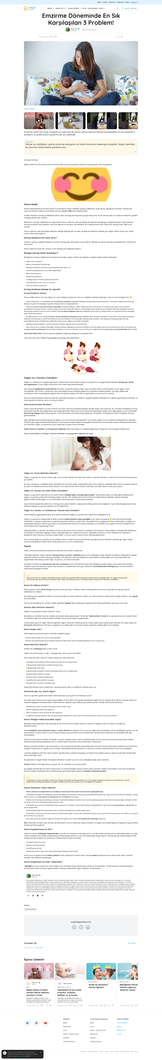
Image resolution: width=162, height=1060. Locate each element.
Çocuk (65, 1030)
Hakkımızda (120, 2)
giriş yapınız (40, 947)
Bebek (65, 1023)
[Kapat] (41, 1052)
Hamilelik (66, 1038)
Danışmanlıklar (93, 8)
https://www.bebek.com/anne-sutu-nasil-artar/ (60, 338)
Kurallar (133, 943)
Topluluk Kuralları (103, 1051)
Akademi (105, 2)
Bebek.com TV (121, 1030)
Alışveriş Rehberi (73, 8)
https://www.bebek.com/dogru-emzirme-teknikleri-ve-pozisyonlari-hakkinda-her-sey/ (58, 433)
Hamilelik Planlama (69, 1041)
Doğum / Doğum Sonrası (71, 1034)
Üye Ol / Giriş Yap (130, 8)
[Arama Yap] (117, 8)
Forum (84, 8)
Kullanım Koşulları (114, 1051)
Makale (50, 8)
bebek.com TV (60, 8)
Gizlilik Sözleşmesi (93, 1051)
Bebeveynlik (67, 1026)
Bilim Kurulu (112, 2)
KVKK (131, 1051)
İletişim (127, 2)
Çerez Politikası (124, 1051)
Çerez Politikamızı (18, 1056)
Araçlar (101, 8)
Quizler (99, 2)
